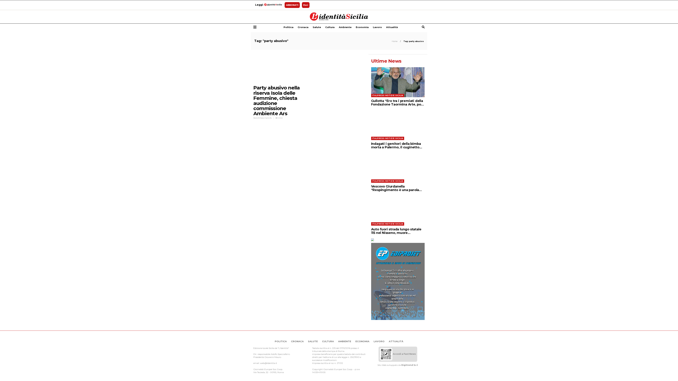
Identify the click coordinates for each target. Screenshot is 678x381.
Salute (317, 27)
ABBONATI (292, 5)
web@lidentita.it (268, 363)
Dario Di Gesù (258, 118)
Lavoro (377, 27)
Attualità (392, 27)
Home (395, 41)
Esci (305, 5)
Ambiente (345, 27)
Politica (288, 27)
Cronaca (303, 27)
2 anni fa (268, 118)
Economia (362, 27)
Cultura (330, 27)
